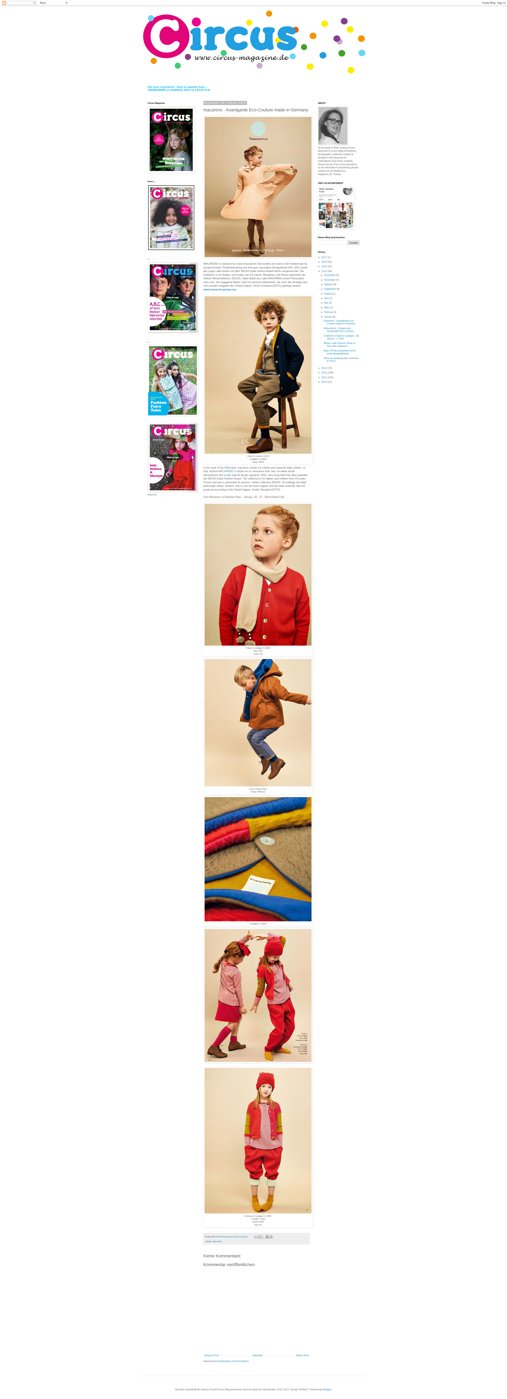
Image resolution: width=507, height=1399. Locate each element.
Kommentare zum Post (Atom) (233, 1361)
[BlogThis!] (260, 1237)
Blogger (327, 1389)
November (330, 279)
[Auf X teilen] (264, 1237)
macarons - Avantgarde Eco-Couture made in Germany (339, 322)
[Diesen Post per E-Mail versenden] (256, 1237)
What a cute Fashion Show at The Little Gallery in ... (339, 344)
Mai (326, 302)
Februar (328, 312)
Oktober (328, 284)
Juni (326, 298)
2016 (324, 261)
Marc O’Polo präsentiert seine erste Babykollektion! (340, 352)
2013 (324, 368)
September (330, 289)
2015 (324, 266)
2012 (324, 372)
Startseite (257, 1355)
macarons (217, 1241)
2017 (324, 257)
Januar (328, 316)
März (327, 307)
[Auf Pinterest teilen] (271, 1237)
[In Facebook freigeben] (267, 1237)
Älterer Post (302, 1355)
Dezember (330, 275)
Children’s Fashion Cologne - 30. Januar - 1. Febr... (341, 337)
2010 (324, 382)
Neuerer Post (211, 1355)
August (328, 293)
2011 (324, 377)
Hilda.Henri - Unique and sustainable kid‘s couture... (339, 329)
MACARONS (225, 471)
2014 (324, 271)
